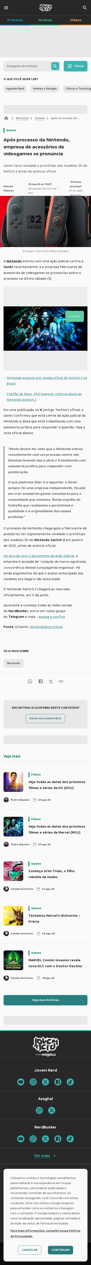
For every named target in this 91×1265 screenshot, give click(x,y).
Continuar (60, 1250)
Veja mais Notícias (45, 1000)
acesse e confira (52, 616)
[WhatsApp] (30, 681)
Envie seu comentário (45, 718)
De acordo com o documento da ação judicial (39, 556)
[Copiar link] (61, 681)
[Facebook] (40, 681)
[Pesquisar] (55, 66)
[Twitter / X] (51, 681)
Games (40, 118)
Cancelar (30, 1250)
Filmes (36, 774)
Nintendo (13, 663)
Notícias (22, 118)
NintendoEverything (46, 627)
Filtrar (79, 66)
